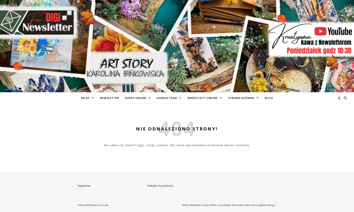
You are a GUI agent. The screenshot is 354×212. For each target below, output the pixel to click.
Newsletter (109, 98)
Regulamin (84, 185)
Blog (269, 98)
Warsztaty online (203, 98)
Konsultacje (167, 98)
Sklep (85, 98)
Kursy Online (135, 98)
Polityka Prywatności (160, 185)
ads (106, 205)
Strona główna (241, 98)
